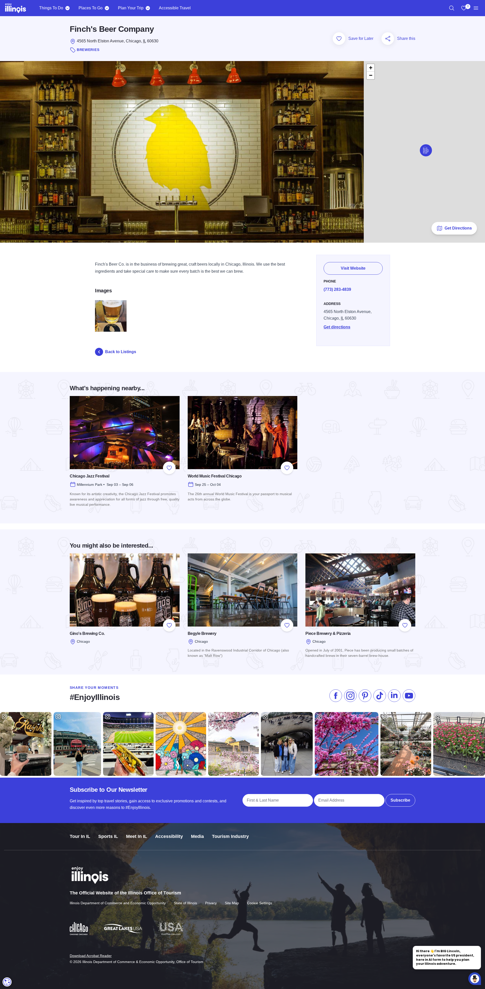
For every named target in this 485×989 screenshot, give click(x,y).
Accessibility (169, 836)
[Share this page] (387, 38)
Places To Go (91, 8)
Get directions (337, 327)
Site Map (232, 903)
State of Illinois (185, 903)
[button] (426, 150)
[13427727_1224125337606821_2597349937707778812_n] (111, 316)
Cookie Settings (259, 903)
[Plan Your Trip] (147, 8)
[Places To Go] (107, 8)
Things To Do (51, 8)
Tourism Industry (230, 836)
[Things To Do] (67, 8)
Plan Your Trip (130, 8)
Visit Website (353, 268)
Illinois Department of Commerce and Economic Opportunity (118, 903)
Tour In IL (80, 836)
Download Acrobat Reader (91, 956)
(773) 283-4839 (337, 289)
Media (197, 836)
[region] (452, 8)
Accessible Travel (175, 8)
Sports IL (108, 836)
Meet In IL (136, 836)
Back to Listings (120, 352)
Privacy (211, 903)
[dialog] (7, 981)
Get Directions (458, 228)
